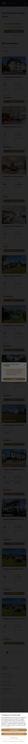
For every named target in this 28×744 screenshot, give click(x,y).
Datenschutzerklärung (10, 741)
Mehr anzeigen (5, 726)
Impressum (21, 741)
